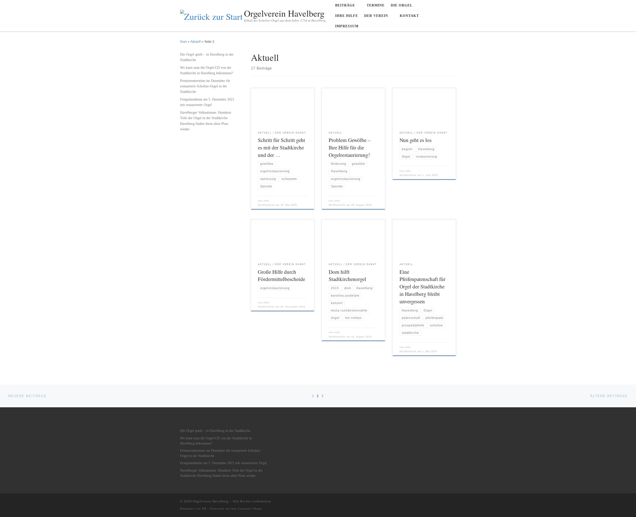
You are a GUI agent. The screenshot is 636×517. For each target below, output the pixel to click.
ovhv (266, 201)
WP (204, 508)
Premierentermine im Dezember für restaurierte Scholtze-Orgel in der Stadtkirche (205, 86)
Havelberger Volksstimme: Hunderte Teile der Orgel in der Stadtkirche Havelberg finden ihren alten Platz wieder (205, 120)
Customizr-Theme (250, 508)
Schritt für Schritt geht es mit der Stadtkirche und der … (281, 147)
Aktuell (195, 41)
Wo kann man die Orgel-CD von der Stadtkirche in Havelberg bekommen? (206, 70)
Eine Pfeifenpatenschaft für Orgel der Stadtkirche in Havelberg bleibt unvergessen (422, 286)
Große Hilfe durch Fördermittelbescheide (281, 275)
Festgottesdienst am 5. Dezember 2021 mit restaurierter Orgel (207, 102)
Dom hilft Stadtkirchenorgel (347, 275)
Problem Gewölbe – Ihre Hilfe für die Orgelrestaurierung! (349, 147)
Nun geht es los (415, 139)
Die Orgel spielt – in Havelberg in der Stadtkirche (207, 57)
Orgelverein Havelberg (211, 501)
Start (183, 41)
